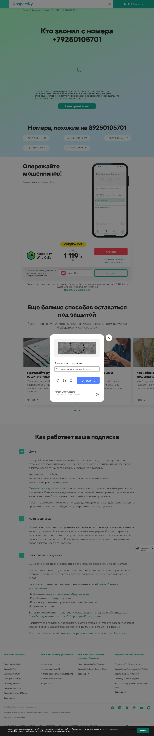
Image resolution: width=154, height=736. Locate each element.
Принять (143, 730)
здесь (71, 731)
